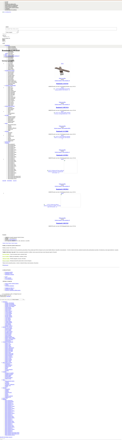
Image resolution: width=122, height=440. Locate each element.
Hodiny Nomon (10, 103)
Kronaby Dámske (8, 316)
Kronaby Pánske (11, 59)
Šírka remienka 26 (8, 428)
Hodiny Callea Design (9, 347)
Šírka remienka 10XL (9, 403)
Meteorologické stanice (9, 381)
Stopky (9, 130)
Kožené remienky (58, 80)
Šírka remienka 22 (66, 186)
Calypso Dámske (8, 313)
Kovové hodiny (8, 330)
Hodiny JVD (10, 86)
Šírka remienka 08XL (66, 128)
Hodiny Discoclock (9, 350)
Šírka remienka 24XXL (10, 426)
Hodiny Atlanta (8, 346)
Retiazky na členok (9, 395)
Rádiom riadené (8, 375)
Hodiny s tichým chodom (12, 82)
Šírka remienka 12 (66, 152)
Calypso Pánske (8, 312)
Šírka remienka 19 (11, 157)
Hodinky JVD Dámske (12, 47)
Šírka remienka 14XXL (12, 152)
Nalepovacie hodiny (11, 83)
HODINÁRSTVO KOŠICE (11, 9)
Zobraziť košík (3, 296)
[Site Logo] (40, 12)
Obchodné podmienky (9, 285)
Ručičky (9, 110)
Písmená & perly (8, 392)
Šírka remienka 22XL (9, 421)
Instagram (15, 243)
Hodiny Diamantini (9, 348)
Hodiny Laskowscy (9, 356)
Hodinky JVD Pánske (12, 46)
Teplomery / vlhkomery (12, 128)
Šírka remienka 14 (8, 407)
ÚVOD (6, 1)
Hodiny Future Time (9, 353)
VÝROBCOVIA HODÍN (10, 85)
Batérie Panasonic (11, 108)
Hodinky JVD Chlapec (9, 306)
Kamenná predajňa (9, 272)
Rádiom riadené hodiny (9, 337)
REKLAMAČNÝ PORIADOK (11, 5)
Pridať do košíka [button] (62, 78)
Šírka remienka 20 (11, 159)
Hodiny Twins (10, 105)
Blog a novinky (8, 277)
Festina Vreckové (11, 54)
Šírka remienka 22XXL (10, 422)
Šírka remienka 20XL (9, 416)
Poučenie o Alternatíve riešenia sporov (13, 290)
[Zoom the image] (61, 265)
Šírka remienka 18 (11, 155)
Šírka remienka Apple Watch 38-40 (12, 432)
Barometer (10, 126)
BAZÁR (2, 437)
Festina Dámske (11, 52)
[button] (7, 26)
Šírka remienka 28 (8, 430)
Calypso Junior (10, 58)
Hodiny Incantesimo (9, 354)
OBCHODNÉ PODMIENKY (11, 6)
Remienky (5, 399)
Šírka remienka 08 (8, 400)
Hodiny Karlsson (8, 355)
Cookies (6, 284)
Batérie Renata (10, 109)
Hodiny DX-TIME (9, 351)
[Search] (18, 31)
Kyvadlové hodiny (9, 331)
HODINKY (7, 45)
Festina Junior (10, 53)
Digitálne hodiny (8, 332)
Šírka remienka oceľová (10, 434)
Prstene (6, 393)
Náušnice (9, 134)
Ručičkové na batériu (9, 372)
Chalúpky (9, 125)
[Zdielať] (3, 438)
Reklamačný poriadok (9, 274)
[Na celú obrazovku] (1, 438)
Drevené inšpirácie (9, 369)
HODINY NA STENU (7, 327)
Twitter (7, 243)
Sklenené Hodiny (11, 79)
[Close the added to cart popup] (11, 296)
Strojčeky (7, 370)
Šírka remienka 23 (8, 423)
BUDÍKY (5, 371)
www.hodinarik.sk (9, 279)
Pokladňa (8, 296)
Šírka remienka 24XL (9, 425)
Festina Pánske (8, 307)
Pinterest (9, 243)
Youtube (12, 243)
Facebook (4, 243)
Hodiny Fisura (8, 352)
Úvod (6, 276)
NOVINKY (6, 437)
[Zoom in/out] (0, 438)
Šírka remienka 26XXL (10, 429)
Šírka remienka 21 (8, 418)
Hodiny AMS (8, 345)
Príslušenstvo (10, 107)
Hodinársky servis (8, 273)
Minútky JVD (10, 129)
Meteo (4, 379)
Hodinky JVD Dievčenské (12, 48)
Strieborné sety (8, 397)
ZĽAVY (10, 437)
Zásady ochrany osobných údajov (12, 7)
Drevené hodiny (6, 254)
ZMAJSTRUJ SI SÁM (9, 106)
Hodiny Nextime (11, 102)
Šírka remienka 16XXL (12, 154)
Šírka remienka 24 (8, 424)
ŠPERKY (7, 131)
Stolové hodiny (10, 78)
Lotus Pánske (7, 317)
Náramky (9, 133)
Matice (6, 368)
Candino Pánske (8, 321)
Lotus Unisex (10, 63)
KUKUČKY (5, 398)
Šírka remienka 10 (8, 402)
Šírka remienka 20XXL (10, 417)
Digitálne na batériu (9, 374)
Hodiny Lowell (10, 101)
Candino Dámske (8, 322)
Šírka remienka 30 (8, 431)
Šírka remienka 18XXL (12, 156)
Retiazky (7, 394)
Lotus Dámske (10, 62)
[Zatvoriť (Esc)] (4, 438)
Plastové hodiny (8, 329)
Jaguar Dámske (8, 324)
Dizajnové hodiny (8, 328)
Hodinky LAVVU (8, 325)
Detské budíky (8, 376)
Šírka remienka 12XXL (12, 149)
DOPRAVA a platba (9, 289)
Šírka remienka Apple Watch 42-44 (12, 433)
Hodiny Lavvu (10, 87)
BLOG (6, 3)
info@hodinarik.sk (13, 239)
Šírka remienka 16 (11, 153)
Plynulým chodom (8, 377)
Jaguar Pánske (8, 323)
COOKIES (7, 8)
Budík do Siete (8, 378)
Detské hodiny (10, 84)
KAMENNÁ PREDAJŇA (10, 4)
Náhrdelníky (10, 132)
